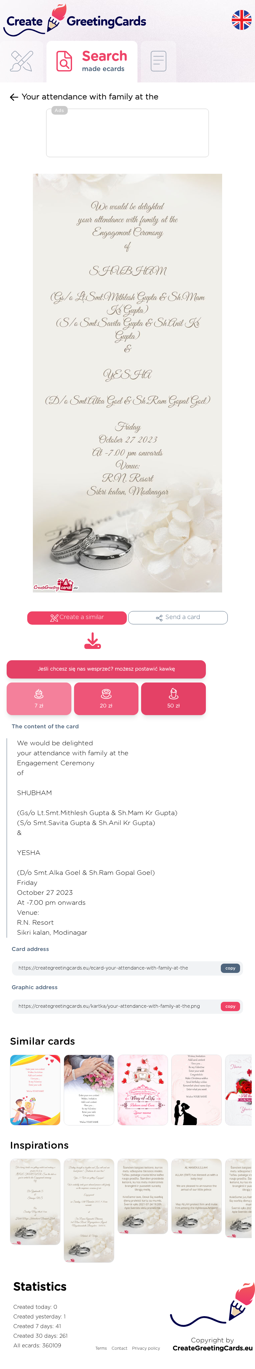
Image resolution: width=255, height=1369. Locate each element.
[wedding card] (37, 1090)
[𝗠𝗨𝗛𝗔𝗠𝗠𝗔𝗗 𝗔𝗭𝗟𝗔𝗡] (198, 1197)
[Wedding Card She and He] (91, 1090)
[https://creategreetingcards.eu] (116, 20)
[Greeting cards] (21, 61)
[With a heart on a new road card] (144, 1090)
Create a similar (81, 617)
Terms (101, 1348)
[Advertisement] (127, 133)
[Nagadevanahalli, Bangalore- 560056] (91, 1211)
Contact (120, 1348)
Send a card (182, 617)
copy (230, 968)
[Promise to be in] (37, 1202)
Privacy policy (146, 1348)
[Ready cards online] (158, 61)
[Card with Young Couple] (198, 1090)
